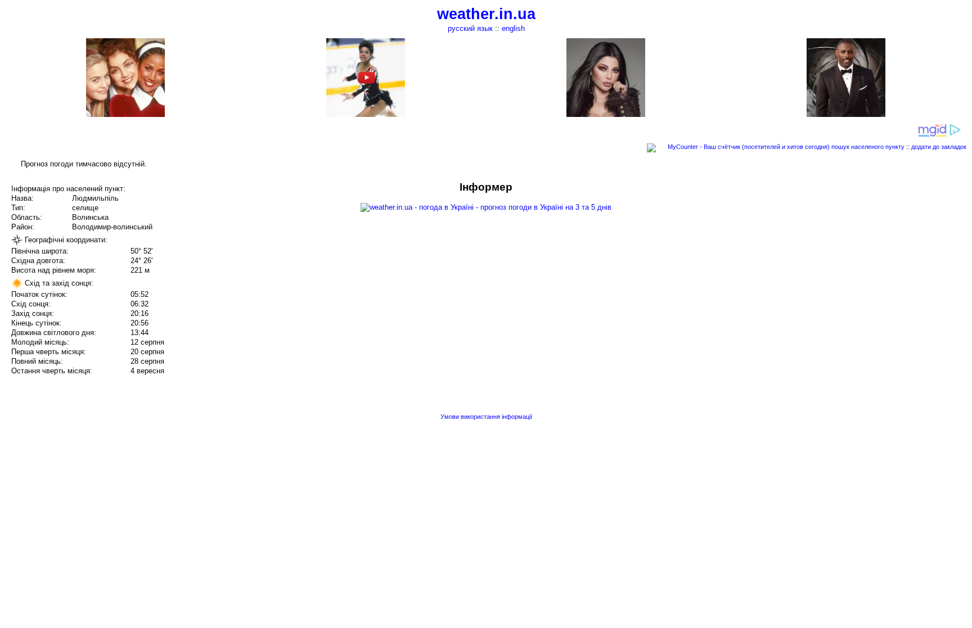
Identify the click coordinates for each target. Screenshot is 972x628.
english (513, 28)
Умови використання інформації (486, 416)
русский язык (470, 28)
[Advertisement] (858, 259)
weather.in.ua (486, 14)
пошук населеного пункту (867, 146)
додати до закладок (938, 146)
